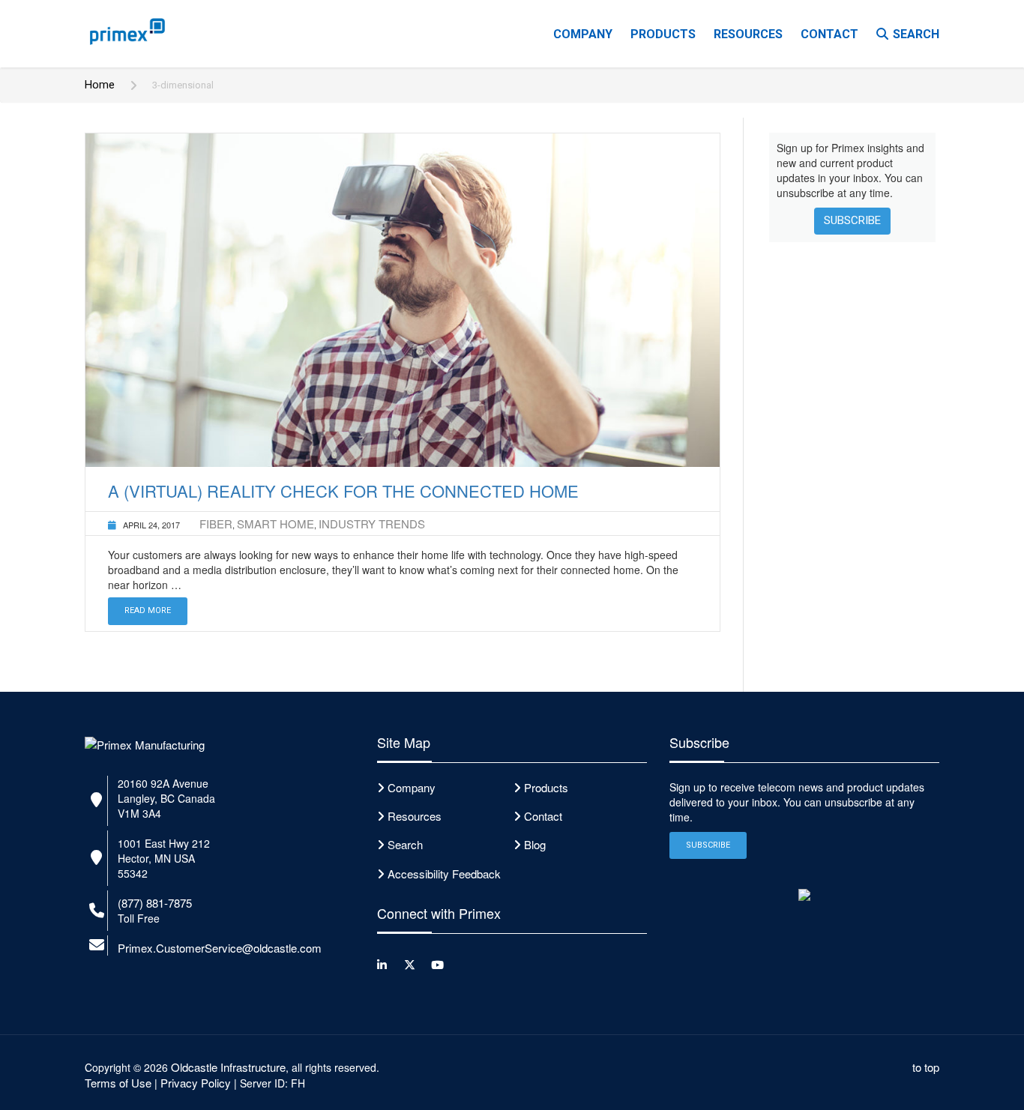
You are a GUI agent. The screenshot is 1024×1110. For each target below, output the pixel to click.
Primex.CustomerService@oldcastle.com (220, 948)
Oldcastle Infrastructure (228, 1067)
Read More (147, 610)
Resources (748, 34)
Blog (535, 844)
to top (925, 1067)
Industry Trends (372, 523)
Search (916, 34)
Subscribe (852, 220)
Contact (829, 34)
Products (663, 34)
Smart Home (275, 523)
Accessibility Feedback (444, 873)
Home (100, 84)
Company (582, 34)
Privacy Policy (195, 1083)
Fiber (215, 523)
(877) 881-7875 (155, 903)
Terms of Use (118, 1083)
